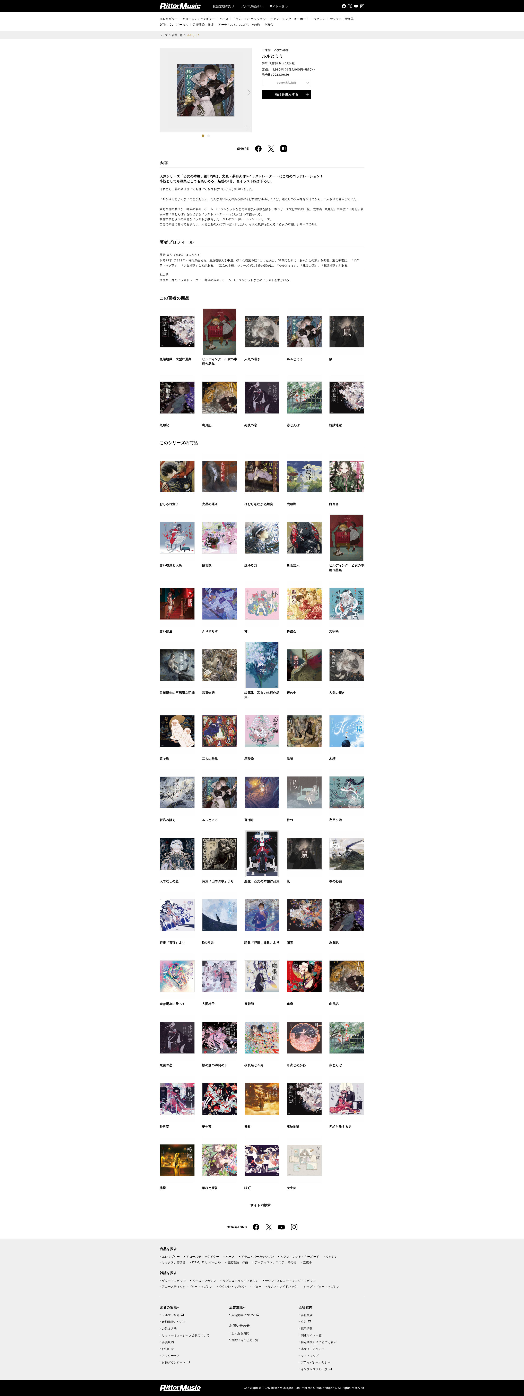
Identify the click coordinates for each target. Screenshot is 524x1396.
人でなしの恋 (169, 881)
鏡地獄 (207, 565)
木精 (332, 759)
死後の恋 (250, 425)
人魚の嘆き (252, 359)
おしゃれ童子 (169, 504)
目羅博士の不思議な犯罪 (177, 693)
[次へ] (249, 92)
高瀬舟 (249, 820)
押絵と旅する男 (340, 1126)
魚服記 (164, 425)
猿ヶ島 (164, 759)
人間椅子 (208, 1004)
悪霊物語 (208, 693)
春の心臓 (335, 881)
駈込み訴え (168, 820)
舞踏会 (291, 631)
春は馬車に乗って (172, 1004)
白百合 (334, 504)
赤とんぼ (293, 425)
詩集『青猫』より (172, 942)
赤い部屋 (166, 631)
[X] (350, 6)
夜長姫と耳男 (254, 1065)
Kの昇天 (208, 942)
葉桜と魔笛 (210, 1188)
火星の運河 (210, 504)
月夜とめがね (296, 1065)
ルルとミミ (295, 359)
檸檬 (163, 1188)
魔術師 (249, 1004)
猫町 (247, 1188)
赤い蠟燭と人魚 (171, 565)
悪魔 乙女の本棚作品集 (262, 881)
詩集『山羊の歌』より (218, 881)
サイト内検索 (260, 1205)
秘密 (290, 1004)
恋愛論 (249, 759)
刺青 (290, 942)
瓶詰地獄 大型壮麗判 (176, 359)
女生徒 (291, 1188)
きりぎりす (210, 631)
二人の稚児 (210, 759)
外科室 (164, 1126)
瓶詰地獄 (335, 425)
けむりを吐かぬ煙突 (258, 504)
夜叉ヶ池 (335, 820)
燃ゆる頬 (250, 565)
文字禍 (334, 631)
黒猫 (290, 759)
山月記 (207, 425)
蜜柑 (247, 1126)
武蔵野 (291, 504)
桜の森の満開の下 (215, 1065)
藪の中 (291, 693)
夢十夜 (207, 1126)
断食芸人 (293, 565)
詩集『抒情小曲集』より (262, 942)
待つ (290, 820)
